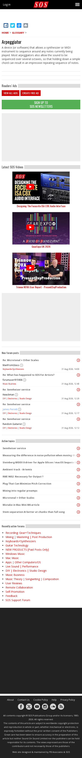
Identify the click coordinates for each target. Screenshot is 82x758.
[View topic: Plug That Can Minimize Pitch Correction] (78, 483)
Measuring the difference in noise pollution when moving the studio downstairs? (40, 455)
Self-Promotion (15, 591)
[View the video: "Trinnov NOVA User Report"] (41, 268)
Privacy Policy (67, 699)
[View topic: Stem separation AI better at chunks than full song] (78, 512)
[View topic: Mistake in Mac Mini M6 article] (78, 505)
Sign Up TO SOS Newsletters (41, 104)
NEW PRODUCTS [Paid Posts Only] (27, 549)
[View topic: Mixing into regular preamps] (78, 491)
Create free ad (30, 93)
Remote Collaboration (19, 587)
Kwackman (8, 394)
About (10, 699)
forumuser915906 (12, 379)
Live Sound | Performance (22, 566)
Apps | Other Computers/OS (23, 562)
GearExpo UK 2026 (41, 246)
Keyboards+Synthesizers (13, 369)
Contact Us (24, 699)
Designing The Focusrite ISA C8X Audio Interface (41, 206)
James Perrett (10, 409)
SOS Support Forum (18, 600)
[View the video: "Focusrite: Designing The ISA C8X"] (41, 187)
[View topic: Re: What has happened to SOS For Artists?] (78, 375)
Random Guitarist (12, 424)
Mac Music (12, 558)
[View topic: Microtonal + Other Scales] (78, 498)
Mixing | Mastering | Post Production (29, 537)
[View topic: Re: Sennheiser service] (78, 389)
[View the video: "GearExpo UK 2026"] (41, 228)
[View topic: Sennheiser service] (78, 448)
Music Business (9, 383)
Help (54, 699)
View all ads (11, 93)
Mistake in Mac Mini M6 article (21, 504)
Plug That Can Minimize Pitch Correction (27, 483)
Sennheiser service (14, 448)
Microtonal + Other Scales (18, 497)
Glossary (18, 32)
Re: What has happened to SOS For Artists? (28, 375)
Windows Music (15, 554)
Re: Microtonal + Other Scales (21, 360)
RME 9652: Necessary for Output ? (23, 476)
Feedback (11, 596)
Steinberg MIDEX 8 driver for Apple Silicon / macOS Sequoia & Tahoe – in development (40, 462)
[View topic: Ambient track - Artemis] (78, 469)
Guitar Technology (17, 545)
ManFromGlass (11, 365)
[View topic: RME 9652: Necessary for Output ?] (78, 476)
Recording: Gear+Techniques (23, 533)
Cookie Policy (40, 699)
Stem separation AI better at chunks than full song (34, 512)
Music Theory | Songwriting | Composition (32, 579)
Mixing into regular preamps (20, 490)
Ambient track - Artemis (17, 469)
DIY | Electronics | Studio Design (17, 398)
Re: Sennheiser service (16, 389)
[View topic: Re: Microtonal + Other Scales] (78, 360)
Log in (6, 4)
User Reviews (14, 583)
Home (5, 32)
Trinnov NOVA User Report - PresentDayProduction (41, 287)
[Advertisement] (41, 137)
